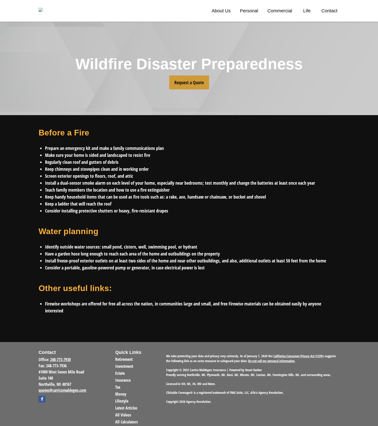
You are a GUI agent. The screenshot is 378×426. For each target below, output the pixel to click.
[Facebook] (42, 399)
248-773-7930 (60, 359)
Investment (124, 366)
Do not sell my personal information (271, 361)
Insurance (123, 380)
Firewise (52, 304)
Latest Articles (126, 408)
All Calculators (126, 422)
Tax (117, 387)
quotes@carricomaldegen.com (62, 390)
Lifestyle (121, 401)
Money (120, 394)
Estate (120, 373)
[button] (221, 11)
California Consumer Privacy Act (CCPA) (298, 356)
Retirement (124, 359)
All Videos (123, 415)
